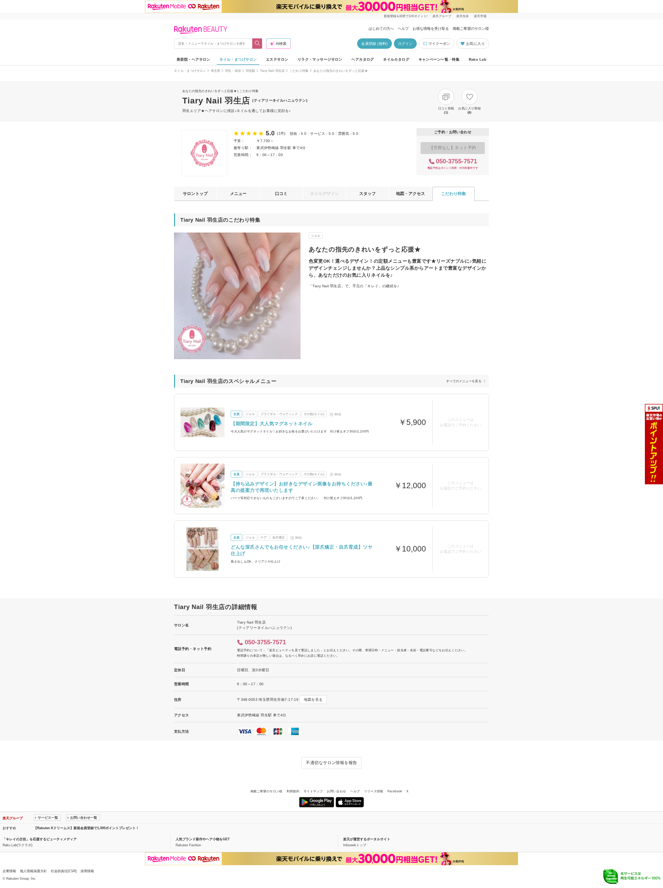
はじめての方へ (381, 28)
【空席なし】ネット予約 (452, 147)
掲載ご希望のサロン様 (471, 28)
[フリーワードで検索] (257, 43)
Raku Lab (477, 59)
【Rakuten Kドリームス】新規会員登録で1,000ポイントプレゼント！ (86, 828)
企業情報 (9, 871)
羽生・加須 (233, 71)
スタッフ (367, 193)
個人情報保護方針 (33, 871)
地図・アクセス (410, 193)
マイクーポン (439, 43)
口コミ (281, 193)
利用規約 (293, 791)
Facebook (394, 791)
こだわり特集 (299, 71)
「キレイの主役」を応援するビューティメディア (40, 839)
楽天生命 (462, 16)
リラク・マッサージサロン (320, 59)
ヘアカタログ (362, 59)
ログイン (405, 43)
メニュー (238, 193)
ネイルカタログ (396, 59)
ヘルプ (403, 28)
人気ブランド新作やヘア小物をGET (203, 839)
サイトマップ (313, 791)
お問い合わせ (336, 791)
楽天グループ (442, 16)
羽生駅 (250, 71)
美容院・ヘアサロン (193, 59)
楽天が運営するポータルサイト (366, 839)
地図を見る (313, 699)
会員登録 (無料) (374, 43)
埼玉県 (215, 71)
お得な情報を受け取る (431, 28)
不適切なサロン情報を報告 (331, 762)
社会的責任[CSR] (64, 871)
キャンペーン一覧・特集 (439, 59)
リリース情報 (373, 791)
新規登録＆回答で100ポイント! (405, 16)
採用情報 (87, 871)
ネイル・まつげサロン (238, 59)
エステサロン (277, 59)
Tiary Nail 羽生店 (272, 71)
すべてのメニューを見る (463, 381)
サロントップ (195, 193)
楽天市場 (480, 16)
